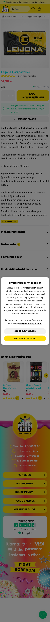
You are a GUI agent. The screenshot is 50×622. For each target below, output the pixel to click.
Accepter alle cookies (25, 338)
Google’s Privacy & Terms (30, 323)
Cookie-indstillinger (25, 331)
